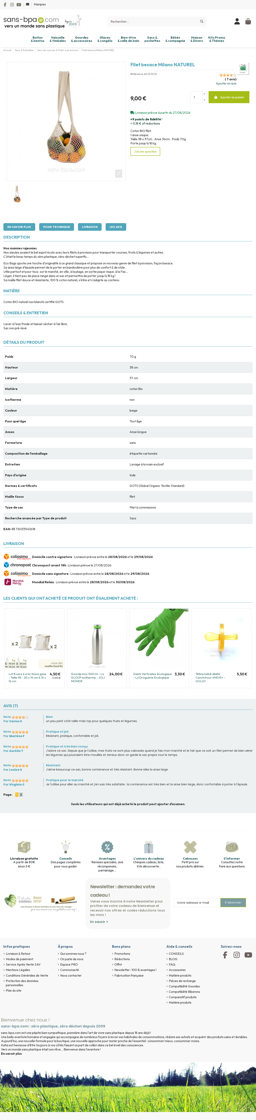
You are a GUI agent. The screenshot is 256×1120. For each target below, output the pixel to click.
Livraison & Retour (18, 954)
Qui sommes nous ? (73, 954)
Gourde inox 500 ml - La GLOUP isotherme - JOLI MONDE (88, 677)
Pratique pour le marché (64, 780)
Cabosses (190, 858)
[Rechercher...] (202, 21)
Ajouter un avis (226, 83)
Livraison (90, 227)
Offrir (118, 964)
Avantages (107, 858)
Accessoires (177, 970)
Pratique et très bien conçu (67, 746)
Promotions (122, 954)
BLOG (173, 959)
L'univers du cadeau (149, 858)
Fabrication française (129, 975)
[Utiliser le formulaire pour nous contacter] (28, 4)
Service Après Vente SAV (23, 964)
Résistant (53, 765)
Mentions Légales (18, 970)
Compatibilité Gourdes (184, 986)
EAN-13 (9, 529)
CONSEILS (176, 954)
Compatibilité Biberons (184, 992)
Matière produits (180, 975)
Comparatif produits (183, 997)
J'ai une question (145, 151)
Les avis (116, 227)
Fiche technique (56, 227)
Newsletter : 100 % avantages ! (135, 970)
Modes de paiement (19, 959)
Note (7, 717)
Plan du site (13, 990)
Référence (136, 74)
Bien (49, 717)
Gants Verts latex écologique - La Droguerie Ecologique (152, 675)
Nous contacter (71, 975)
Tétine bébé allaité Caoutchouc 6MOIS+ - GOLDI (210, 677)
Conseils (65, 858)
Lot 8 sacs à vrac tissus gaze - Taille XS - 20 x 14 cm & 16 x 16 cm (27, 677)
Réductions (122, 959)
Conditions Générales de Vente (27, 975)
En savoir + (99, 922)
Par (12, 721)
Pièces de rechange (182, 981)
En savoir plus (19, 227)
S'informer (232, 858)
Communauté (69, 970)
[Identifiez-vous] (237, 21)
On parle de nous (71, 959)
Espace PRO (69, 964)
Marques (40, 4)
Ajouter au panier (232, 97)
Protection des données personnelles (22, 983)
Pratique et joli (57, 732)
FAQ (172, 964)
